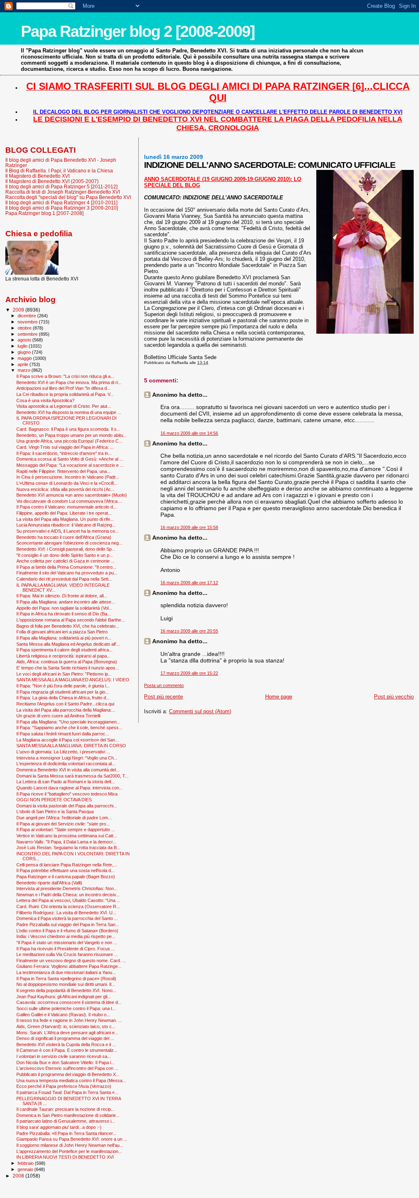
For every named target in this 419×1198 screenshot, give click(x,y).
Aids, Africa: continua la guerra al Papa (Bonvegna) (66, 661)
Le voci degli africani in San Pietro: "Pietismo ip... (64, 673)
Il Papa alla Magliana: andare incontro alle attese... (65, 601)
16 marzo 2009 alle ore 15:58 (189, 527)
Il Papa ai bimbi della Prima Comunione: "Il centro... (66, 567)
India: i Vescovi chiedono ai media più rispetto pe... (65, 936)
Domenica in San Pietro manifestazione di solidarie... (67, 1115)
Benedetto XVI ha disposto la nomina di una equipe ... (68, 412)
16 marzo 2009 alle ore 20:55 (189, 630)
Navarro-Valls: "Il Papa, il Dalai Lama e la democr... (66, 841)
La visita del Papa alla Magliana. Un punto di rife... (65, 519)
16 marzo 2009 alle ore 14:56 (189, 433)
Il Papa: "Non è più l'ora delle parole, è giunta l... (63, 685)
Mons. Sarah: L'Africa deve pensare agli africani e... (67, 1032)
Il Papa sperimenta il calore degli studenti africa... (64, 649)
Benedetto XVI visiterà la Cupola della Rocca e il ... (66, 1044)
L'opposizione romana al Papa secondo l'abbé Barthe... (70, 619)
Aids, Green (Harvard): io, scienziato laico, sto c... (65, 1026)
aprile (23, 364)
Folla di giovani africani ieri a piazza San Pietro (62, 631)
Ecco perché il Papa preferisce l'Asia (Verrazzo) (63, 1086)
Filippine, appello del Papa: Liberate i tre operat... (64, 513)
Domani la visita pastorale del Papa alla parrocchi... (66, 805)
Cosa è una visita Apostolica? (45, 400)
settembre (28, 334)
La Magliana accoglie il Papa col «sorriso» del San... (67, 739)
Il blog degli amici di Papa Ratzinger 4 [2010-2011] (61, 202)
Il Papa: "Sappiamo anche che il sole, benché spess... (69, 727)
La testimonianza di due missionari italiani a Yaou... (66, 972)
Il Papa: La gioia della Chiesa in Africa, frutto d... (63, 697)
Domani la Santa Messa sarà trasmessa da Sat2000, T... (72, 775)
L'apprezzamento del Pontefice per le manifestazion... (69, 1151)
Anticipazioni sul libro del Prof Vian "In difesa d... (63, 388)
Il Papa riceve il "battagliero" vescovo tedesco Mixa (66, 793)
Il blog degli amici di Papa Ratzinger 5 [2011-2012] (61, 186)
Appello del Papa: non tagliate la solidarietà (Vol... (64, 608)
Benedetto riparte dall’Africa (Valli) (49, 882)
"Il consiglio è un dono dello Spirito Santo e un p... (64, 555)
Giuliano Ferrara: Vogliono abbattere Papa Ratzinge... (69, 966)
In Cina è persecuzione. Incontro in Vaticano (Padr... (67, 477)
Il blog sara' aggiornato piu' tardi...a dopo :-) (58, 1127)
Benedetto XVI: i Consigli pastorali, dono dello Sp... (65, 549)
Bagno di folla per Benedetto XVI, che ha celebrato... (67, 626)
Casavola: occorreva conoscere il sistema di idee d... (69, 1002)
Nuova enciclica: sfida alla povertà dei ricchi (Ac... (65, 489)
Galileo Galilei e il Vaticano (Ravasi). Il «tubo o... (63, 1014)
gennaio (26, 1169)
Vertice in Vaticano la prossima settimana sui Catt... (66, 835)
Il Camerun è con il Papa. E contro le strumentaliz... (66, 1050)
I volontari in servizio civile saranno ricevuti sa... (63, 1056)
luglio (23, 346)
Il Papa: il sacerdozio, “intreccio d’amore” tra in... (64, 453)
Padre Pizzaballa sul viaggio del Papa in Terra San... (67, 924)
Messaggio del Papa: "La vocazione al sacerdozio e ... (70, 465)
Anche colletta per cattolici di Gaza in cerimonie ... (65, 560)
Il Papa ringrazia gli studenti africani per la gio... (62, 691)
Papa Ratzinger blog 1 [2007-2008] (44, 213)
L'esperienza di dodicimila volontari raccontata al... (65, 763)
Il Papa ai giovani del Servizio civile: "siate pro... (63, 823)
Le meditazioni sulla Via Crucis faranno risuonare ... (67, 954)
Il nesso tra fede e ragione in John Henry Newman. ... (69, 1020)
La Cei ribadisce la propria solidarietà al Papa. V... (65, 394)
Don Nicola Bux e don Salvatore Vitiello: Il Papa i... (65, 1062)
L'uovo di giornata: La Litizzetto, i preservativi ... (63, 751)
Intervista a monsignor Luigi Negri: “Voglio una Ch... (66, 757)
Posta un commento (164, 685)
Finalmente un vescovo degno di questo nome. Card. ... (71, 960)
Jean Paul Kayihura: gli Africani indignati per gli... (63, 996)
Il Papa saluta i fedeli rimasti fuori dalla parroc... (62, 733)
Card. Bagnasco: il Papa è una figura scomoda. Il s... (68, 429)
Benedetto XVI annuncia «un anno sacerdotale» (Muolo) (71, 495)
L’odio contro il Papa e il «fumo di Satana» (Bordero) (67, 930)
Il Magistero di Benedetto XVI (37, 176)
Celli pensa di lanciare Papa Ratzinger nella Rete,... (66, 864)
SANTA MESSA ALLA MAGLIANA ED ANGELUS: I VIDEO (72, 679)
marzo (25, 370)
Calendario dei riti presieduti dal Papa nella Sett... (64, 578)
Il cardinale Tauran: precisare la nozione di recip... (65, 1109)
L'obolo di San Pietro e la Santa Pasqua (55, 811)
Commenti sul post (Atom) (200, 711)
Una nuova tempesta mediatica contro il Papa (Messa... (71, 1080)
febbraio (26, 1163)
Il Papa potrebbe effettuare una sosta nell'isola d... (65, 870)
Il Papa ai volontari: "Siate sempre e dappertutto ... (65, 829)
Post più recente (163, 697)
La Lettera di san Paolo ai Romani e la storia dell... (65, 781)
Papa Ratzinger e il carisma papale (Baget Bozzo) (65, 876)
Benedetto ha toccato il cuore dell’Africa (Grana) (63, 537)
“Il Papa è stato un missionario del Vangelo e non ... (66, 942)
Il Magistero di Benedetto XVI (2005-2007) (52, 181)
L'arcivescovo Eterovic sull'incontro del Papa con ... (67, 1068)
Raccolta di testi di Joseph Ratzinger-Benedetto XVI (62, 191)
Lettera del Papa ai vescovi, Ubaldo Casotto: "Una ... (68, 900)
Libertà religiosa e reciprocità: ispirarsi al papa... (63, 655)
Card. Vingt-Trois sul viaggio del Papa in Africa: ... (65, 447)
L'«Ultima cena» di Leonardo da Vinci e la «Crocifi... (66, 483)
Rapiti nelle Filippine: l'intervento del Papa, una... (63, 471)
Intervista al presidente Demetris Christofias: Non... (66, 888)
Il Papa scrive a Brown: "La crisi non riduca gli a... (65, 376)
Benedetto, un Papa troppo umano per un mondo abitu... (71, 435)
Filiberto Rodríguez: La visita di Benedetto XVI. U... (66, 912)
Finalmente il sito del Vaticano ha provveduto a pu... (66, 572)
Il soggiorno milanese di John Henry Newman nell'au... (69, 1145)
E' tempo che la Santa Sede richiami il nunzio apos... (67, 667)
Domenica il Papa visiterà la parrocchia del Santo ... (67, 918)
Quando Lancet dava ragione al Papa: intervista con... (69, 787)
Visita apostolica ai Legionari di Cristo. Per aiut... (63, 406)
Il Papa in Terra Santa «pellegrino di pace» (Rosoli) (66, 978)
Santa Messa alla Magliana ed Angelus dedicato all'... (68, 644)
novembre (28, 321)
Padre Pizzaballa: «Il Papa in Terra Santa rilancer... (66, 1133)
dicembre (27, 315)
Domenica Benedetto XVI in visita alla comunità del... (67, 769)
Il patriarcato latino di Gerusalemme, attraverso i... (65, 1121)
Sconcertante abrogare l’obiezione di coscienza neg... (69, 542)
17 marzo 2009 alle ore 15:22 (189, 673)
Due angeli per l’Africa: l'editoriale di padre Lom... (64, 817)
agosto (25, 339)
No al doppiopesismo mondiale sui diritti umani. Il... (65, 984)
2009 (19, 309)
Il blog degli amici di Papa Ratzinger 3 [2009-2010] (61, 207)
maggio (25, 358)
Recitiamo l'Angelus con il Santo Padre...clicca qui (65, 703)
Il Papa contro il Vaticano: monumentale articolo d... (66, 506)
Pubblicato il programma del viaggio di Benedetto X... (67, 1074)
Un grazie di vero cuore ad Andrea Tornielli (58, 715)
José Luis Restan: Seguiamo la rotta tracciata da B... (68, 847)
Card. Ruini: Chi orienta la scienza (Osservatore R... (68, 906)
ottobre (25, 327)
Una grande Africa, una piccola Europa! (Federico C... (69, 441)
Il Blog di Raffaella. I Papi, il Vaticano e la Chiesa (59, 170)
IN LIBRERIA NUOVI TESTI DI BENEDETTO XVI (65, 1157)
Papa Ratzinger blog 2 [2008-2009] (138, 31)
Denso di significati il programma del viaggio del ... (65, 1038)
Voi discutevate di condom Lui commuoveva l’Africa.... (69, 501)
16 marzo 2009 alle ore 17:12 (189, 582)
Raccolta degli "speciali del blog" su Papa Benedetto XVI (68, 197)
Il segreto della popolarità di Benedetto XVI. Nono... (66, 990)
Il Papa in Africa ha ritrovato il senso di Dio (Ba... (63, 613)
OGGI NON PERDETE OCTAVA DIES (54, 799)
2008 (19, 1175)
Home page (278, 697)
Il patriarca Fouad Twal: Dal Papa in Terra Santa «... (67, 1092)
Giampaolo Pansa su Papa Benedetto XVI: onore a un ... (71, 1139)
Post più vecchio (394, 697)
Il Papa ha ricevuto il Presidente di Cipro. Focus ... (65, 948)
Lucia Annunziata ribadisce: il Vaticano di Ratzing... (66, 524)
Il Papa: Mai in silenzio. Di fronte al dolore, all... (61, 595)
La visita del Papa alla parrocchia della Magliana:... (65, 709)
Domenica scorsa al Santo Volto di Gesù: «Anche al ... (69, 459)
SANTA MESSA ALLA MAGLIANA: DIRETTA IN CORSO (71, 745)
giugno (25, 352)
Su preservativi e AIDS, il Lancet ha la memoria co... (67, 531)
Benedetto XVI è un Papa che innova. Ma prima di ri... (69, 382)
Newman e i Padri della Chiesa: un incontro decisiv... (67, 894)
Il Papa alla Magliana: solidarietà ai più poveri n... (63, 637)
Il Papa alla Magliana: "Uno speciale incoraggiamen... (68, 721)
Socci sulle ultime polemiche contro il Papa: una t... (66, 1008)
